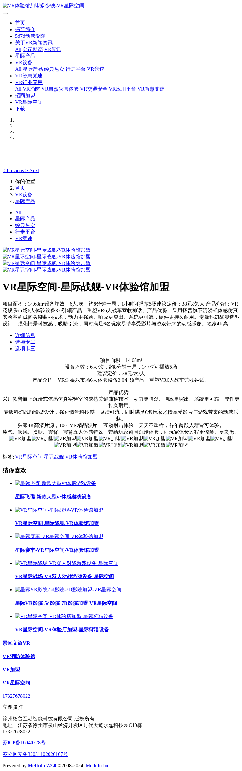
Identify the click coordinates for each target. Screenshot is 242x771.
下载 (20, 108)
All (18, 49)
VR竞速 (95, 69)
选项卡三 (25, 348)
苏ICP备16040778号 (24, 742)
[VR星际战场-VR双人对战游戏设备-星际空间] (66, 563)
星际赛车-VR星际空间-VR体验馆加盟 (57, 550)
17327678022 (16, 696)
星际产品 (25, 56)
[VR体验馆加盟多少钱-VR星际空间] (121, 6)
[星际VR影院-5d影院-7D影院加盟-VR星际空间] (68, 589)
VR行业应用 (29, 82)
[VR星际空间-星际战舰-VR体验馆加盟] (59, 510)
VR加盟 (11, 669)
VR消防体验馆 (19, 656)
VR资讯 (52, 49)
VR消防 (31, 89)
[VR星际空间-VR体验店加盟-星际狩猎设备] (64, 616)
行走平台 (76, 69)
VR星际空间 (29, 102)
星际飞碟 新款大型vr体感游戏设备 (53, 496)
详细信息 (25, 335)
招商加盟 (25, 95)
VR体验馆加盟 (81, 456)
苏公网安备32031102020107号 (35, 754)
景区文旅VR (16, 643)
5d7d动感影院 (30, 36)
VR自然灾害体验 (60, 89)
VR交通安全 (93, 89)
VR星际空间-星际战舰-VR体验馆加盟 (57, 523)
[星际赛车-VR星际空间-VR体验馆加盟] (59, 536)
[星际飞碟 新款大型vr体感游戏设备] (55, 483)
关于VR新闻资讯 (34, 42)
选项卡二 (25, 342)
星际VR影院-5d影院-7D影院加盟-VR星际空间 (66, 603)
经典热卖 (54, 69)
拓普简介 (25, 29)
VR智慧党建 (29, 75)
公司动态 (33, 49)
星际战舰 (54, 456)
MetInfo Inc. (98, 765)
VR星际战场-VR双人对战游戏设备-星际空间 (64, 576)
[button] (14, 170)
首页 (20, 22)
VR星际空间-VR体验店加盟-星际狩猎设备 (62, 629)
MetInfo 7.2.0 (42, 765)
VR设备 (23, 62)
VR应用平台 (122, 89)
